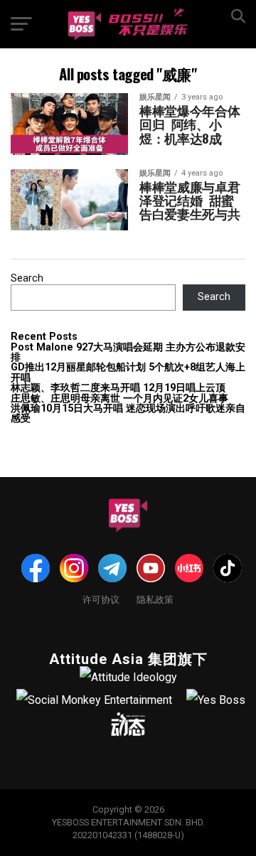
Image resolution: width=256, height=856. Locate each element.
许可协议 (100, 599)
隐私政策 (155, 599)
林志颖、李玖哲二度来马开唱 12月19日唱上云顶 (118, 388)
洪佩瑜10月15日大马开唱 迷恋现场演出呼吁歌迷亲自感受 (128, 413)
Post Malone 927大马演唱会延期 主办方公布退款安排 (128, 352)
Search (27, 278)
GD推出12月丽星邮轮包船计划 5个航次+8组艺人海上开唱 (128, 372)
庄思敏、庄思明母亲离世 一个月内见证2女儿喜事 (119, 398)
